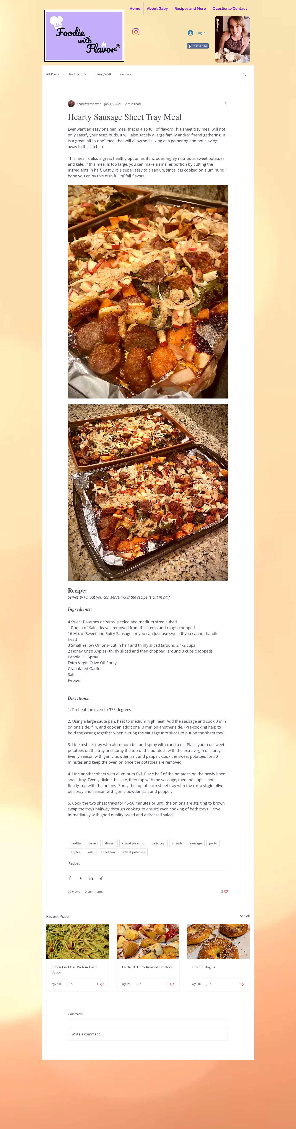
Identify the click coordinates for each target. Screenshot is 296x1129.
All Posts (52, 74)
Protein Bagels (203, 966)
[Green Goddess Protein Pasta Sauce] (77, 941)
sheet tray (108, 852)
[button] (244, 74)
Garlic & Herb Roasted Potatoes (147, 966)
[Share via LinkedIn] (91, 878)
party (213, 843)
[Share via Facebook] (70, 878)
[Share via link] (102, 878)
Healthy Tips (77, 74)
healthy (76, 843)
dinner (110, 843)
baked (93, 843)
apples (75, 852)
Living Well (103, 74)
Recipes (125, 74)
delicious (158, 843)
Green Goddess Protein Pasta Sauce (74, 969)
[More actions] (225, 103)
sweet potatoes (134, 852)
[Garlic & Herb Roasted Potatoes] (148, 941)
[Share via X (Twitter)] (80, 878)
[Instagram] (135, 31)
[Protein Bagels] (218, 941)
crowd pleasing (133, 843)
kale (91, 852)
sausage (196, 843)
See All (245, 916)
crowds (177, 843)
